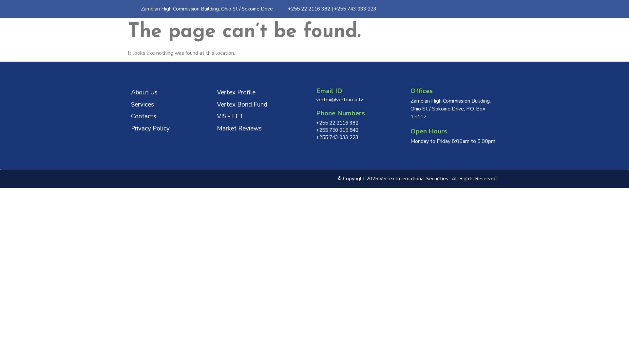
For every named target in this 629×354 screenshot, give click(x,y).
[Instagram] (454, 8)
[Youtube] (492, 8)
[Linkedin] (479, 8)
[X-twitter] (466, 8)
